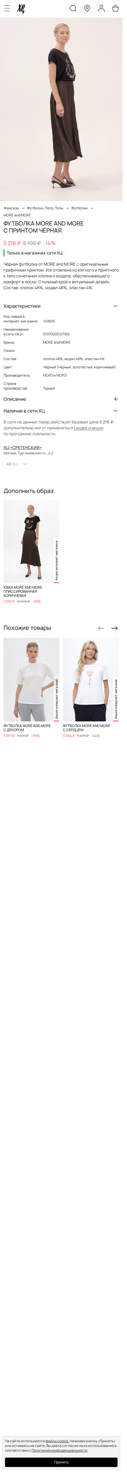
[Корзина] (115, 9)
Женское (11, 208)
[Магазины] (87, 9)
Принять (61, 1462)
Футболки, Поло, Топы (45, 208)
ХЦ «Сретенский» (23, 447)
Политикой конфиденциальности (59, 1450)
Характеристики (22, 306)
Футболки (79, 208)
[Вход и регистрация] (101, 9)
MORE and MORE (17, 215)
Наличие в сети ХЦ (24, 411)
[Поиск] (72, 9)
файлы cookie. (57, 1440)
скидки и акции (88, 427)
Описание (15, 399)
